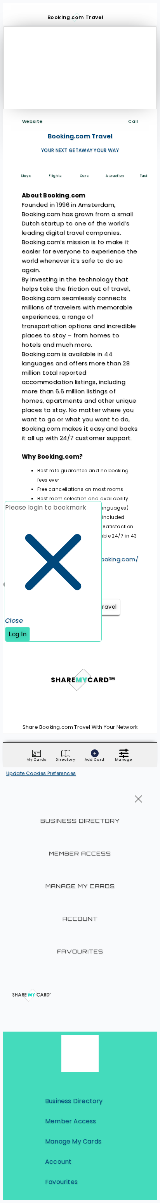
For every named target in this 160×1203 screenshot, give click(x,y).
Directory (65, 759)
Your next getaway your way (80, 150)
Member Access (80, 853)
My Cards (36, 759)
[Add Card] (94, 753)
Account (80, 918)
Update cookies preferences (41, 773)
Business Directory (80, 820)
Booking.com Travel (80, 136)
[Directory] (65, 753)
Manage (123, 759)
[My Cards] (36, 753)
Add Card (94, 759)
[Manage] (124, 753)
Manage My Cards (80, 886)
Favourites (80, 951)
